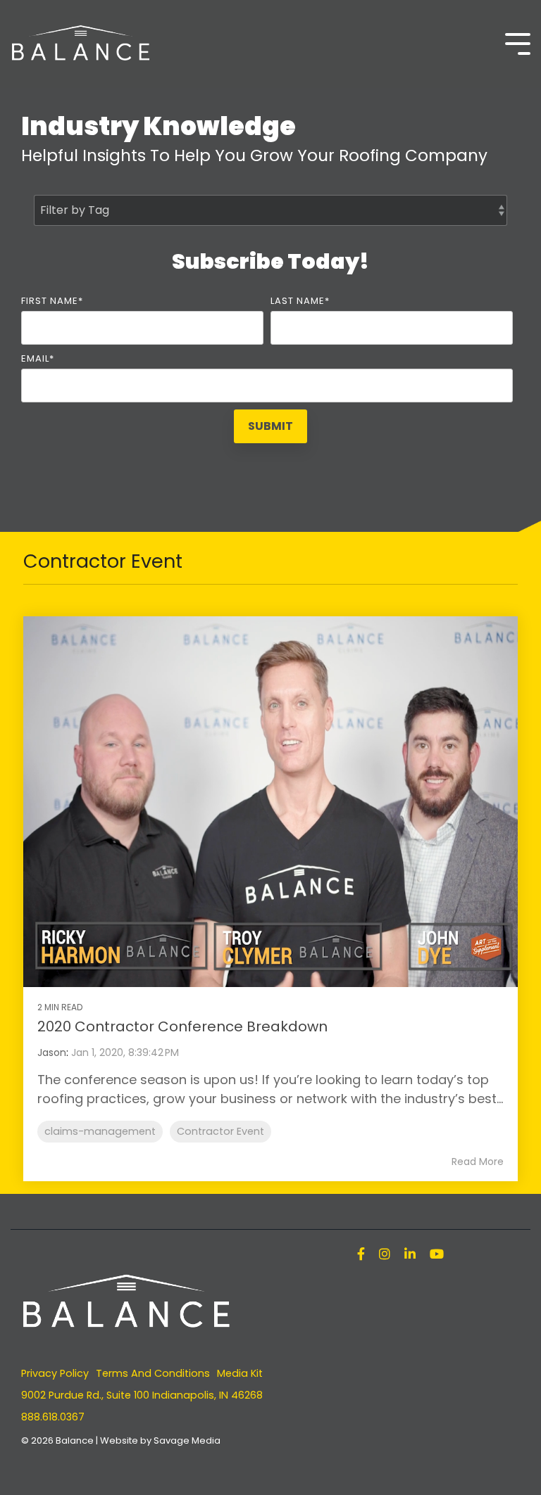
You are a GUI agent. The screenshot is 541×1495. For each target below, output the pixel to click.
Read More (478, 1161)
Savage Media (187, 1440)
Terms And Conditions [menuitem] (153, 1373)
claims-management (100, 1131)
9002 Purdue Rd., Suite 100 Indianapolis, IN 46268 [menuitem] (142, 1395)
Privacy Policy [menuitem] (55, 1373)
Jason (51, 1052)
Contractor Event (220, 1131)
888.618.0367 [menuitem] (53, 1417)
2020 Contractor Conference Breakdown (182, 1026)
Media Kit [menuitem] (240, 1373)
